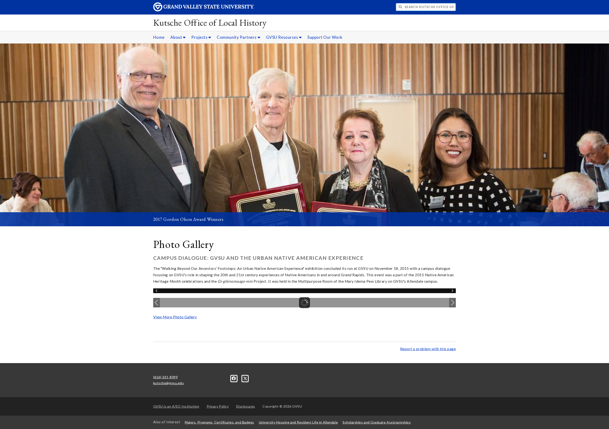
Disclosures (245, 406)
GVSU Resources (282, 37)
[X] (245, 378)
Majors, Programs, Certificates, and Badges (219, 422)
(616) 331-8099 (165, 377)
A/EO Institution (176, 406)
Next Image (452, 302)
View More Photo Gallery (175, 317)
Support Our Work (325, 37)
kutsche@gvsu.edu (168, 383)
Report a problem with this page (428, 349)
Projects (199, 37)
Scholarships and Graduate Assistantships (377, 422)
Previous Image (156, 302)
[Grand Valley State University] (203, 10)
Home (159, 37)
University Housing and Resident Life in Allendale (298, 422)
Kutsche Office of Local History (210, 22)
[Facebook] (234, 378)
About (176, 37)
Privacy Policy (218, 406)
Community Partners (237, 37)
